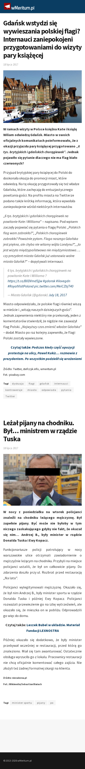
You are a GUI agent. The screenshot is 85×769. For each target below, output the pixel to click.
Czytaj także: (42, 353)
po (51, 702)
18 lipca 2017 (10, 64)
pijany (41, 702)
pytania (66, 390)
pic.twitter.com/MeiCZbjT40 (53, 286)
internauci (61, 383)
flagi (32, 383)
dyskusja (18, 383)
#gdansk (49, 281)
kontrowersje (13, 390)
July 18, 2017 (58, 295)
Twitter (10, 396)
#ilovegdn (63, 281)
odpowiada (49, 390)
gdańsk (44, 383)
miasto (32, 390)
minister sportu (22, 702)
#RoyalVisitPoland (21, 286)
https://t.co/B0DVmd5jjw (25, 281)
